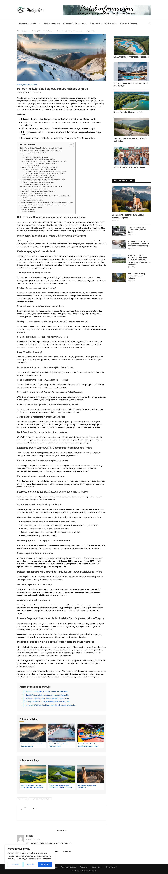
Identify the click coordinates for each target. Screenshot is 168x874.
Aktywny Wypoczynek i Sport (29, 23)
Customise (15, 864)
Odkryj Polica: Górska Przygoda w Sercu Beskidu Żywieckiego (41, 148)
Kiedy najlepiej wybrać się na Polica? (34, 153)
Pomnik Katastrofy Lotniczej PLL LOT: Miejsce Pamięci (41, 169)
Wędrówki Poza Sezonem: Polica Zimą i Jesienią (38, 177)
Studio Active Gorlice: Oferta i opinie (129, 167)
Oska (27, 92)
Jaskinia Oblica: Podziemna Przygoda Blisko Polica (40, 175)
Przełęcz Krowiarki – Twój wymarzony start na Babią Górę (48, 702)
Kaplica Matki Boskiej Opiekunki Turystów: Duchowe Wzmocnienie (45, 173)
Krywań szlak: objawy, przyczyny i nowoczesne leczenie (46, 691)
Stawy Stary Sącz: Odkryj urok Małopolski (131, 57)
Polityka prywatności (68, 867)
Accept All (44, 864)
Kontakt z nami (111, 867)
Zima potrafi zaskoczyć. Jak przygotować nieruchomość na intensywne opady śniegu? (139, 243)
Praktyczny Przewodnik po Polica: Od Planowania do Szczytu (40, 150)
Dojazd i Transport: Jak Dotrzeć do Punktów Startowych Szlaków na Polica (45, 196)
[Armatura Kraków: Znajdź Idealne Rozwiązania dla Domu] (119, 231)
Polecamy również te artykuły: (32, 207)
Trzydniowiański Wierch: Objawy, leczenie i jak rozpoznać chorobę (50, 705)
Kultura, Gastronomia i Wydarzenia (103, 23)
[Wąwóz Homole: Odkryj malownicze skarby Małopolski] (119, 277)
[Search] (150, 23)
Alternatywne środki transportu (33, 200)
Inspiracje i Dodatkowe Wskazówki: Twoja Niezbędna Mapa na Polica (43, 205)
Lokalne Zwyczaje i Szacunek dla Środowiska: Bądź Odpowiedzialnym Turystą (46, 202)
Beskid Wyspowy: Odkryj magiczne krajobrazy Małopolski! (47, 695)
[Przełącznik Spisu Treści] (70, 145)
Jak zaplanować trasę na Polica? (33, 155)
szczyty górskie (44, 799)
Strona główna (22, 31)
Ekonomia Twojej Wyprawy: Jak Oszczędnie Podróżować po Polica (42, 180)
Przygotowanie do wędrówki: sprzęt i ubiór (36, 189)
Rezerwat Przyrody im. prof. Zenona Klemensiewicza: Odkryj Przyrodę (46, 171)
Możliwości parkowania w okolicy (33, 198)
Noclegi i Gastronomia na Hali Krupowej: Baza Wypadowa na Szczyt (44, 161)
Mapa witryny (97, 867)
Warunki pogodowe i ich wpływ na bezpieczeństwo (39, 191)
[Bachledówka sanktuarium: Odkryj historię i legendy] (131, 199)
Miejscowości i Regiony (128, 23)
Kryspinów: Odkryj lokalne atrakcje (128, 112)
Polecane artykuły (29, 209)
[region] (30, 857)
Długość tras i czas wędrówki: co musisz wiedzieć (40, 159)
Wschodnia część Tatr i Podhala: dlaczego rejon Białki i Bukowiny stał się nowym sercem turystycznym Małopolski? (139, 259)
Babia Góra (22, 799)
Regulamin (84, 867)
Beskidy (32, 799)
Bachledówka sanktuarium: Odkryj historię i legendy (128, 216)
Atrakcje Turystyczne (52, 23)
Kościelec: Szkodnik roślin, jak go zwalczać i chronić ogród (47, 698)
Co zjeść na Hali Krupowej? (33, 165)
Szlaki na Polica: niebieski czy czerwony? (38, 157)
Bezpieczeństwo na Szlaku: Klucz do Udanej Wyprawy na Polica (41, 186)
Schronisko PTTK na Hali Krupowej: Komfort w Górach (41, 163)
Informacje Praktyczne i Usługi (75, 23)
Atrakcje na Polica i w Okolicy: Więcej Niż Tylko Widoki (40, 167)
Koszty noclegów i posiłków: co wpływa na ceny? (38, 182)
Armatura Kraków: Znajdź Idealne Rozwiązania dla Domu (137, 230)
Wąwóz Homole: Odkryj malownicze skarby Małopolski (137, 276)
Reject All (30, 864)
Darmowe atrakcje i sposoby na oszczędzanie (37, 184)
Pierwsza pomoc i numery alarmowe (35, 193)
